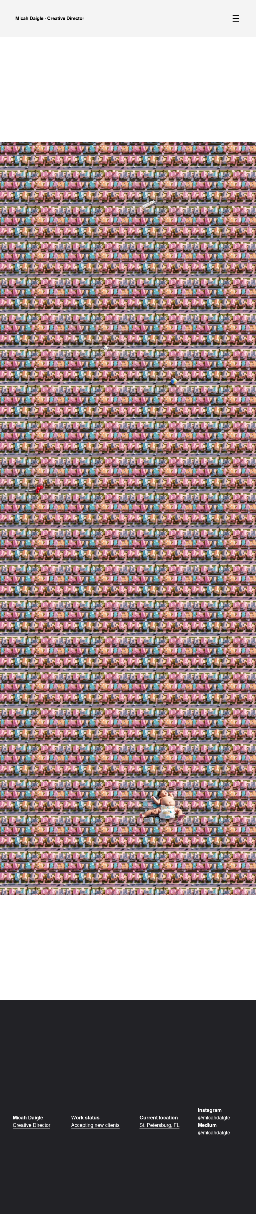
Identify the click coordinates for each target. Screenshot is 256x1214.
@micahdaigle (214, 1117)
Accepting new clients (95, 1124)
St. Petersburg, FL (160, 1124)
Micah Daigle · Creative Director (49, 18)
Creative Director (31, 1124)
